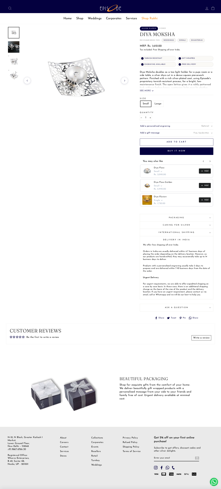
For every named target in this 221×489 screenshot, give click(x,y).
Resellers (96, 451)
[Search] (9, 8)
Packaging (176, 218)
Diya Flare (159, 168)
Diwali (182, 40)
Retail (94, 456)
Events (94, 447)
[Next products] (210, 161)
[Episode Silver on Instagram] (156, 467)
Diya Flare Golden (163, 182)
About (63, 438)
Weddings (94, 18)
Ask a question (176, 307)
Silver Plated (149, 28)
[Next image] (124, 80)
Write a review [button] (201, 338)
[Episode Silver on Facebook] (161, 467)
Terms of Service (132, 451)
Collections (97, 438)
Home (67, 18)
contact (196, 292)
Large (158, 104)
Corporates (113, 18)
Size (143, 99)
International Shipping (176, 232)
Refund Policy (130, 442)
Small (146, 104)
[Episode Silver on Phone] (173, 467)
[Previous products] (203, 161)
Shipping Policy (131, 447)
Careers (64, 442)
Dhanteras (197, 40)
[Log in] (206, 8)
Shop (79, 18)
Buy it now (177, 151)
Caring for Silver (176, 225)
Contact (64, 447)
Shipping (162, 50)
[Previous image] (27, 80)
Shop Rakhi (149, 18)
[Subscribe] (197, 458)
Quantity (147, 113)
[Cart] (212, 8)
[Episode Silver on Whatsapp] (167, 467)
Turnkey (95, 460)
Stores (63, 456)
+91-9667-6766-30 (17, 449)
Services (131, 18)
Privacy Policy (130, 438)
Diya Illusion (160, 197)
